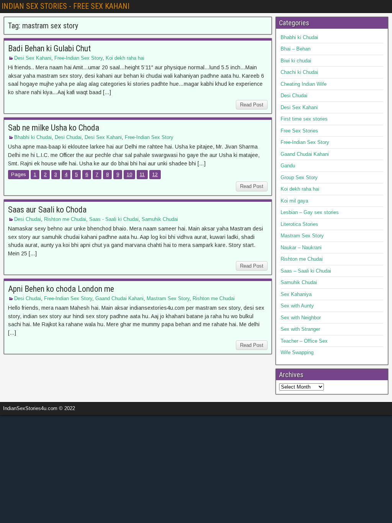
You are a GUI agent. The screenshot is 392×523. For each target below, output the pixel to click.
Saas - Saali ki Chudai (114, 219)
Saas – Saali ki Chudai (306, 271)
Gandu (288, 165)
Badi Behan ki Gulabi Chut (49, 48)
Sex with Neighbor (301, 317)
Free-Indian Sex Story (78, 58)
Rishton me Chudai (65, 219)
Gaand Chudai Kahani (119, 298)
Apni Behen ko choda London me (61, 289)
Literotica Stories (299, 224)
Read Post (251, 105)
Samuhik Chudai (160, 219)
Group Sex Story (299, 177)
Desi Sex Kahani (32, 58)
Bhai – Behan (295, 49)
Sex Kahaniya (296, 294)
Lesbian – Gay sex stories (310, 212)
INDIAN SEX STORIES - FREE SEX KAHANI (65, 6)
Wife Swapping (297, 352)
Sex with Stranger (300, 329)
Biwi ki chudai (296, 61)
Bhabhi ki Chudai (33, 137)
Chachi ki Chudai (299, 72)
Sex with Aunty (297, 306)
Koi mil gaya (294, 201)
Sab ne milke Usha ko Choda (53, 127)
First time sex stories (304, 119)
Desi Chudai (68, 137)
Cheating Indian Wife (304, 84)
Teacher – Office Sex (304, 341)
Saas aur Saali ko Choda (47, 209)
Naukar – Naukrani (301, 247)
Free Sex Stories (299, 131)
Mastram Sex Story (168, 298)
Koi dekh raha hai (125, 58)
